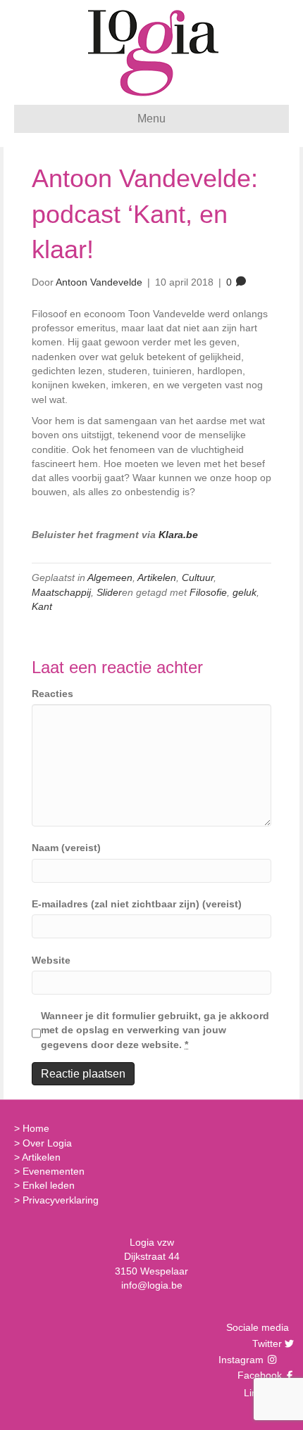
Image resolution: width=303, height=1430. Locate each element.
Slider (109, 592)
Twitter (265, 1343)
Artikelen (156, 577)
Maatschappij (61, 592)
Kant (42, 606)
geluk (244, 592)
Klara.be (178, 534)
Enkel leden (49, 1185)
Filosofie (208, 592)
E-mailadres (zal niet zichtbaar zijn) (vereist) (137, 903)
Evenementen (54, 1171)
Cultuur (198, 577)
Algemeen (109, 577)
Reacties (52, 693)
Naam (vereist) (66, 847)
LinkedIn (261, 1392)
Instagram (242, 1359)
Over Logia (47, 1143)
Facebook (257, 1375)
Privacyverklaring (61, 1200)
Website (51, 960)
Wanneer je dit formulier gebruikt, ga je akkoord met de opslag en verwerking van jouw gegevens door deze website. (155, 1030)
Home (36, 1128)
